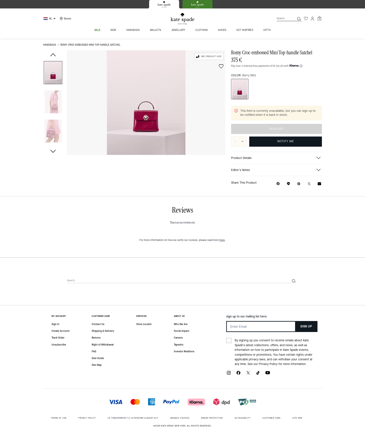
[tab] (164, 4)
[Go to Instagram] (228, 374)
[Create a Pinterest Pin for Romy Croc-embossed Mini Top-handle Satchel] (298, 183)
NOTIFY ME (285, 141)
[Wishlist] (305, 18)
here (222, 240)
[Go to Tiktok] (257, 374)
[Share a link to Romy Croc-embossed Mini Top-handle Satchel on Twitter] (309, 183)
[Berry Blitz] (239, 89)
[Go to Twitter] (248, 374)
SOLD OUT (276, 129)
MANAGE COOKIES (179, 418)
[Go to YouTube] (267, 374)
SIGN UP (306, 326)
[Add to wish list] (221, 66)
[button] (53, 73)
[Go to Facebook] (238, 374)
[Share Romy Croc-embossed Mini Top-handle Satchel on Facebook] (278, 183)
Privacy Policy (268, 364)
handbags (49, 44)
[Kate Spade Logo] (182, 19)
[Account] (312, 18)
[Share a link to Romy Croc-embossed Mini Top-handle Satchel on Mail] (319, 183)
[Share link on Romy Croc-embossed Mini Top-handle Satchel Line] (288, 183)
